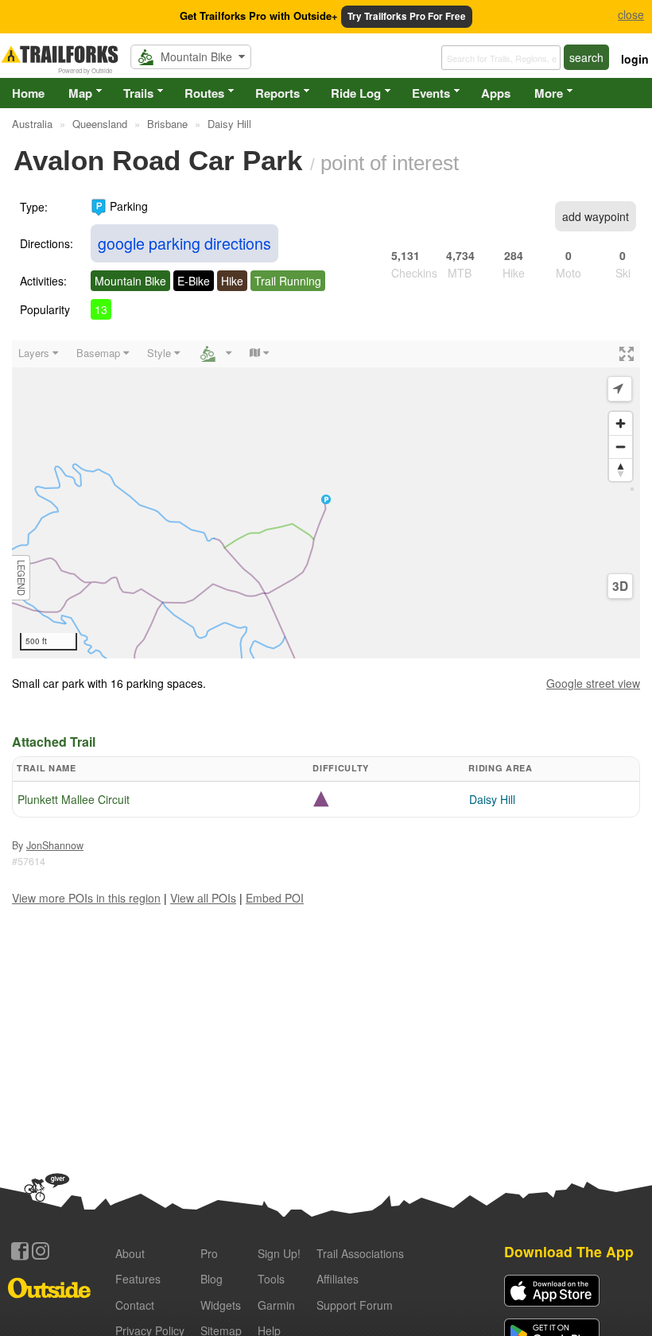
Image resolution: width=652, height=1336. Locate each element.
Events (431, 93)
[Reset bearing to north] (620, 469)
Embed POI (275, 898)
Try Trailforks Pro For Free (406, 16)
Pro (209, 1253)
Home (28, 93)
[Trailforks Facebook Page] (20, 1251)
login (635, 59)
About (130, 1253)
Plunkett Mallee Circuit (73, 799)
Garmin (276, 1305)
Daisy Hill (492, 799)
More (548, 93)
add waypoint (595, 216)
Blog (211, 1279)
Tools (271, 1279)
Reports (277, 93)
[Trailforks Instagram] (40, 1251)
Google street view (593, 683)
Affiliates (337, 1279)
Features (138, 1279)
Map (80, 93)
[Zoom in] (620, 423)
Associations (360, 1253)
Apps (495, 93)
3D (620, 586)
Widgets (220, 1305)
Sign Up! (279, 1253)
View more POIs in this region (86, 898)
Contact (134, 1305)
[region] (326, 499)
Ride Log (356, 93)
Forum (354, 1305)
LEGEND (21, 578)
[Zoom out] (620, 446)
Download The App (569, 1251)
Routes (204, 93)
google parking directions (184, 242)
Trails (138, 93)
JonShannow (54, 845)
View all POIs (203, 898)
